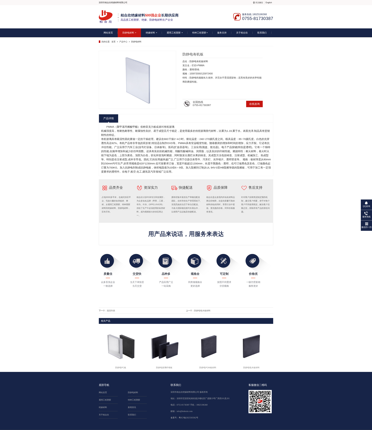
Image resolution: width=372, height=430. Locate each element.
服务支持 (222, 32)
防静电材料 (128, 32)
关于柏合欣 (242, 32)
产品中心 (123, 41)
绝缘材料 (151, 32)
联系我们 (262, 32)
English (269, 2)
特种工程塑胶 (199, 32)
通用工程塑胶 (174, 32)
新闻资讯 (132, 407)
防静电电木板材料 (202, 310)
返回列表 (111, 310)
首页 (113, 41)
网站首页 (108, 32)
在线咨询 (254, 104)
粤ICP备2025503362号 (188, 418)
